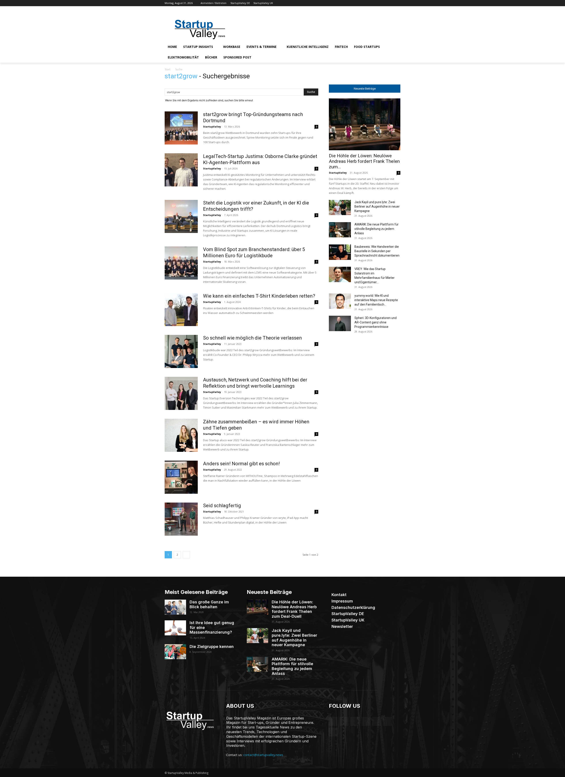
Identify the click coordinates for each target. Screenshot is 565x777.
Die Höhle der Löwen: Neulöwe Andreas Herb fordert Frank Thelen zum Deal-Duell (294, 609)
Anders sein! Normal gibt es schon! (242, 463)
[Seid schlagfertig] (181, 519)
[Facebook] (360, 3)
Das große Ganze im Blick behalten (209, 604)
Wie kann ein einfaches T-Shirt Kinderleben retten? (259, 296)
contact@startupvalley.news (263, 755)
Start (167, 69)
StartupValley (212, 126)
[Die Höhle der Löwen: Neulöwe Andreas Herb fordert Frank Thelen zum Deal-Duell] (364, 124)
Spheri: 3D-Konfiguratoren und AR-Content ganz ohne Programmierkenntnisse (375, 322)
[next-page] (186, 554)
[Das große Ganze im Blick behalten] (175, 607)
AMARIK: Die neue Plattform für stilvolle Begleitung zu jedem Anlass (376, 229)
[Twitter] (391, 3)
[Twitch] (385, 3)
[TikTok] (379, 3)
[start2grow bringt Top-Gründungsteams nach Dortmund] (181, 128)
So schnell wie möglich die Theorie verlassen (253, 338)
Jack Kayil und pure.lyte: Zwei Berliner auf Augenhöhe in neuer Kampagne (377, 206)
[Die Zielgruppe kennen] (175, 651)
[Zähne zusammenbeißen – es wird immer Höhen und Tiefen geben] (181, 435)
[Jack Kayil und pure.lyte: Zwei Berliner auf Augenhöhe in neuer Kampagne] (340, 207)
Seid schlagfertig (222, 505)
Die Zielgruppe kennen (212, 646)
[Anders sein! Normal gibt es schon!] (181, 477)
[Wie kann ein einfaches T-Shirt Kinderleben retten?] (181, 309)
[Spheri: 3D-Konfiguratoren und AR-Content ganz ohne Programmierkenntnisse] (340, 323)
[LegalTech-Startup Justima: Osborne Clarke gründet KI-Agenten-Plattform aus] (181, 169)
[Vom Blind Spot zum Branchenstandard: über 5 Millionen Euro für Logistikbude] (181, 263)
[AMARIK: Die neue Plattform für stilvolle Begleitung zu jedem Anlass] (340, 229)
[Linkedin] (373, 3)
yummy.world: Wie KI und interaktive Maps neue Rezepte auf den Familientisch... (376, 300)
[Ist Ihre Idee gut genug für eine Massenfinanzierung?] (175, 627)
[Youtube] (397, 3)
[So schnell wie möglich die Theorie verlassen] (181, 351)
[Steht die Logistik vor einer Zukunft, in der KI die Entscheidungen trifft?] (181, 216)
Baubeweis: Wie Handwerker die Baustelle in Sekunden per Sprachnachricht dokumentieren (376, 251)
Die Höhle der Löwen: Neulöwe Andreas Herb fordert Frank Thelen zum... (364, 161)
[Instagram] (367, 3)
